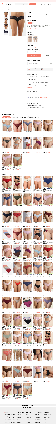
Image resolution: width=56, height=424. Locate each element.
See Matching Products (32, 28)
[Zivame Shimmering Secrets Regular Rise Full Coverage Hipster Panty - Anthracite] (37, 372)
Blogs (21, 0)
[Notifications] (38, 4)
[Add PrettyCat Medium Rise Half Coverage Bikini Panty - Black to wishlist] (21, 419)
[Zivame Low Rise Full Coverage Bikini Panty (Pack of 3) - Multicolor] (27, 126)
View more (29, 87)
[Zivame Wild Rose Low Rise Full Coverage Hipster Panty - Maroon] (17, 126)
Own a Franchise (50, 0)
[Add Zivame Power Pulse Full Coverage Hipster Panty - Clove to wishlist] (41, 350)
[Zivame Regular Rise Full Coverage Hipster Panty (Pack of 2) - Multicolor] (7, 389)
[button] (26, 4)
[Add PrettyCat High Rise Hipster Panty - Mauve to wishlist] (41, 177)
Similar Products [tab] (6, 117)
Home (3, 9)
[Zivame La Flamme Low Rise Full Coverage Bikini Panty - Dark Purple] (37, 143)
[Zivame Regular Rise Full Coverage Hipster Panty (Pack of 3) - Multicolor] (7, 126)
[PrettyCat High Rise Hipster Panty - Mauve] (37, 182)
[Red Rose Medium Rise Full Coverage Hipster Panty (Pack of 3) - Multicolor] (17, 355)
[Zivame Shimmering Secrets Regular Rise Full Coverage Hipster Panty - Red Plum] (17, 182)
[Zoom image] (17, 24)
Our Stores (38, 0)
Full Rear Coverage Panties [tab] (34, 117)
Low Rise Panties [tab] (23, 117)
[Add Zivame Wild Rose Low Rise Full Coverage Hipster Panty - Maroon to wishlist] (21, 121)
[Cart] (45, 4)
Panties (7, 9)
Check (50, 63)
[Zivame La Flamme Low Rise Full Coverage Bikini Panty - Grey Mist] (17, 143)
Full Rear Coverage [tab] (42, 22)
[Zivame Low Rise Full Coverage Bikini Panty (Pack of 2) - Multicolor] (17, 160)
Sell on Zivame (44, 0)
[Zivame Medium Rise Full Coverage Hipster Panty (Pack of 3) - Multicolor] (37, 406)
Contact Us (33, 0)
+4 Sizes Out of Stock (31, 47)
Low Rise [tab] (35, 22)
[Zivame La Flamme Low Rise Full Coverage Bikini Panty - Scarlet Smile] (27, 143)
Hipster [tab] (29, 22)
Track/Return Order (26, 0)
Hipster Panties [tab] (15, 117)
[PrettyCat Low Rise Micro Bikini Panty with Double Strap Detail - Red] (17, 286)
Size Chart (34, 51)
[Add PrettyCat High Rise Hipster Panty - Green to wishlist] (31, 177)
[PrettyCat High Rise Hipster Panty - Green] (27, 182)
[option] (6, 14)
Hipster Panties (11, 9)
